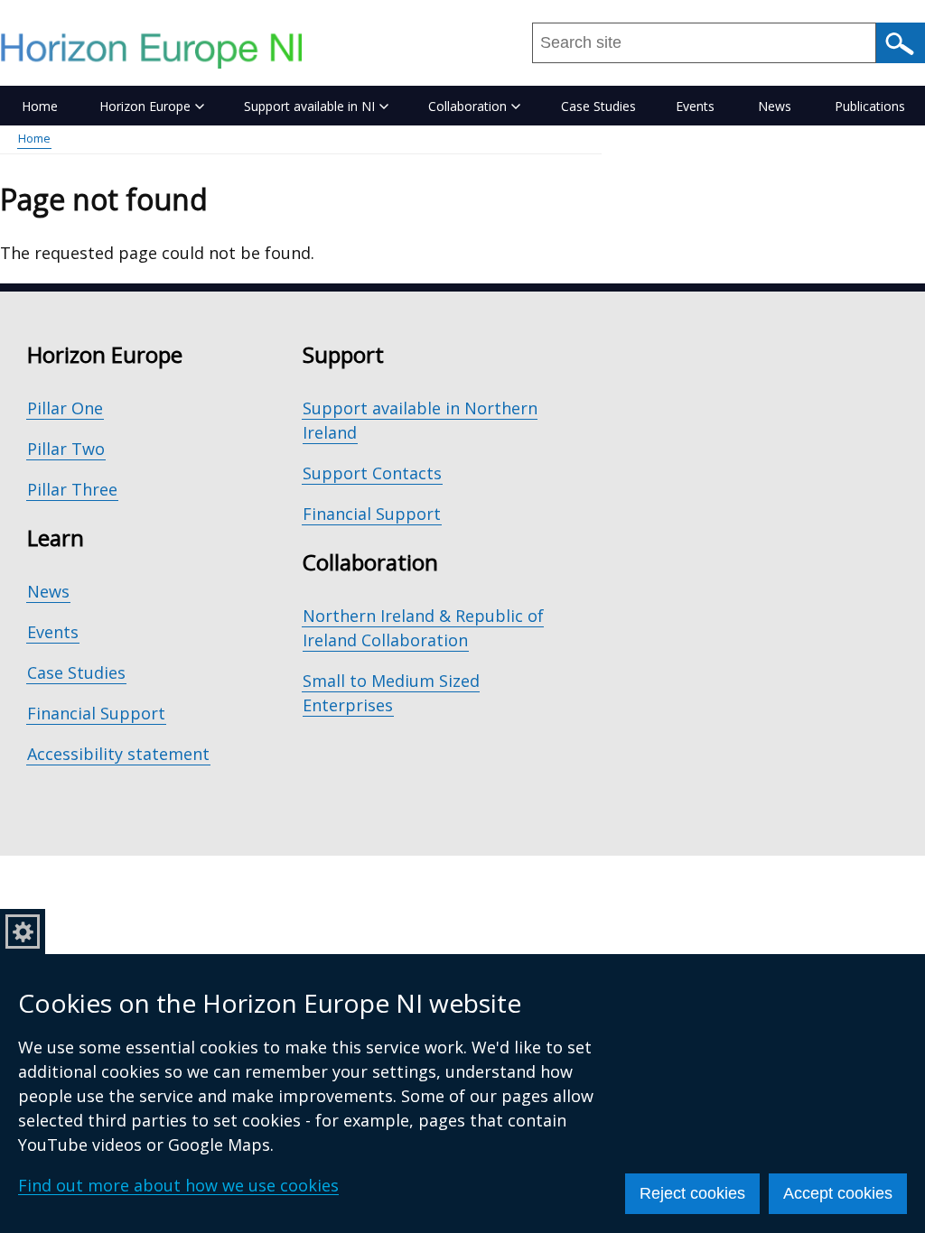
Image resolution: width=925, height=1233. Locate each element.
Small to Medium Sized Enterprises (391, 693)
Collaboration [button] (467, 106)
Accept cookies (837, 1193)
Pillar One (65, 408)
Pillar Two (66, 448)
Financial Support (96, 713)
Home (40, 106)
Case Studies (598, 106)
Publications (870, 106)
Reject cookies (692, 1193)
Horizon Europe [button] (145, 106)
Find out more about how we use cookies (178, 1185)
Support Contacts (372, 473)
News (774, 106)
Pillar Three (72, 489)
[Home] (160, 50)
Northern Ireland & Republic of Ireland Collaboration (423, 628)
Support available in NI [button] (309, 106)
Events (695, 106)
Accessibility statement (118, 754)
